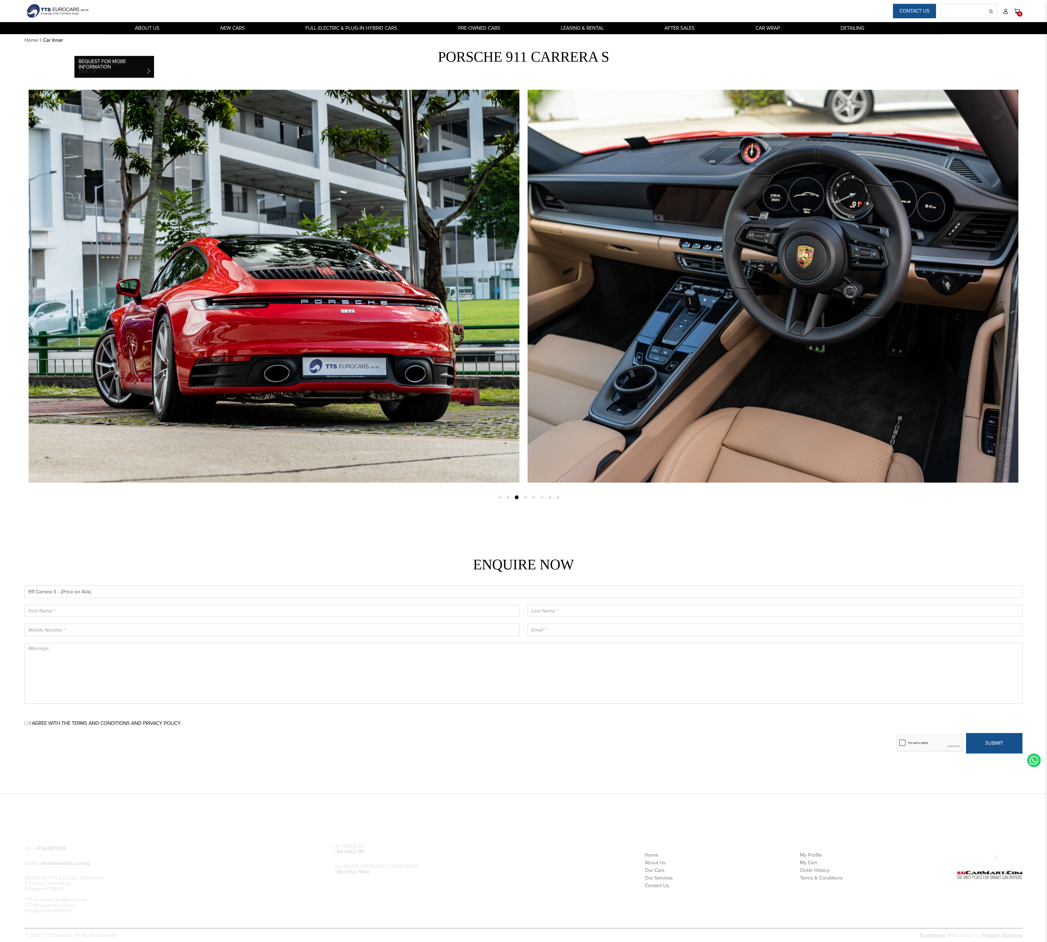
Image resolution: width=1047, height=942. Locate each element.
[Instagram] (985, 856)
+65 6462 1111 (349, 852)
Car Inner (53, 40)
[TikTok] (996, 856)
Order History (815, 870)
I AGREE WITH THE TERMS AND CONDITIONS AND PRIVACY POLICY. (105, 723)
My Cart (808, 863)
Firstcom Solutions (1002, 935)
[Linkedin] (973, 856)
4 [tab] (524, 497)
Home (31, 40)
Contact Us (914, 11)
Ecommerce (933, 935)
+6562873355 (50, 848)
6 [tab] (541, 497)
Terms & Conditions (821, 878)
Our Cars (654, 870)
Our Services (659, 878)
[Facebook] (961, 856)
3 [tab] (516, 497)
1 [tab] (499, 497)
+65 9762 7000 (352, 872)
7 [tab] (550, 497)
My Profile (811, 855)
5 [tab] (533, 497)
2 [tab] (508, 497)
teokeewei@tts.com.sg (65, 863)
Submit (994, 743)
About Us (655, 863)
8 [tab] (558, 497)
